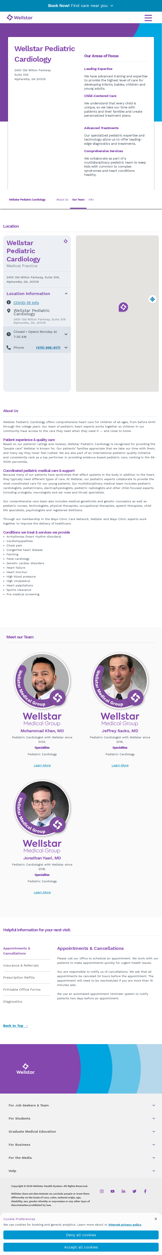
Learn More (42, 765)
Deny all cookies (81, 1235)
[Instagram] (102, 1191)
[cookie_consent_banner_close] (156, 1219)
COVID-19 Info (26, 302)
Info (91, 199)
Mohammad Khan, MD (42, 730)
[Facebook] (145, 1191)
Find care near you (78, 5)
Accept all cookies (81, 1247)
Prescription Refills (19, 977)
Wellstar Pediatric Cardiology (27, 199)
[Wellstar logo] (20, 17)
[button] (37, 334)
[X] (134, 1191)
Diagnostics (12, 1002)
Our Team (78, 199)
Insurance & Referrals (21, 965)
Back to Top (13, 1026)
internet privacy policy (124, 1224)
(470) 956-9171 (48, 348)
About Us (62, 199)
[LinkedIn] (124, 1191)
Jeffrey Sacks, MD (120, 730)
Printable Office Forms (21, 989)
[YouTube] (113, 1191)
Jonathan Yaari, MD (42, 858)
